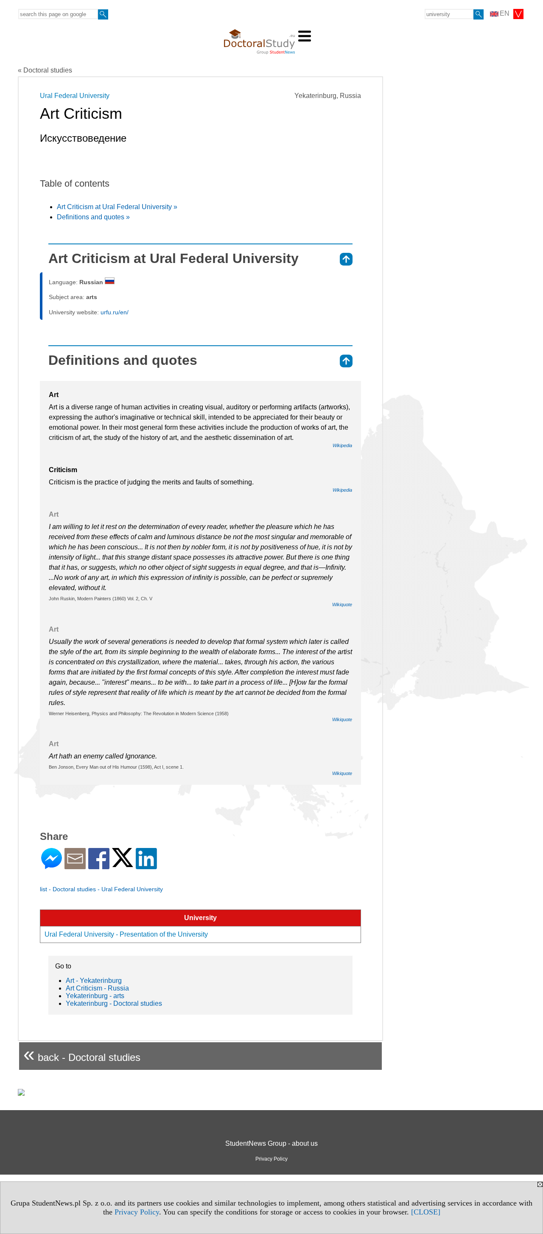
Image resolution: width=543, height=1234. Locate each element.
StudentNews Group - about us (271, 1143)
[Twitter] (122, 863)
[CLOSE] (425, 1212)
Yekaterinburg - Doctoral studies (114, 1003)
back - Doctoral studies (81, 1054)
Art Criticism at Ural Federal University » (117, 206)
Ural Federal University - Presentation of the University (126, 934)
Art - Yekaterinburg (94, 980)
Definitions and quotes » (93, 217)
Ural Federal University (74, 95)
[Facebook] (98, 865)
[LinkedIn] (146, 865)
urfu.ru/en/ (115, 312)
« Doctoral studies (45, 70)
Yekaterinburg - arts (95, 995)
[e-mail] (75, 865)
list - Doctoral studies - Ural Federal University (101, 889)
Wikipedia (342, 445)
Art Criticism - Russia (97, 988)
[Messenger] (51, 865)
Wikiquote (342, 604)
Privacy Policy (137, 1212)
